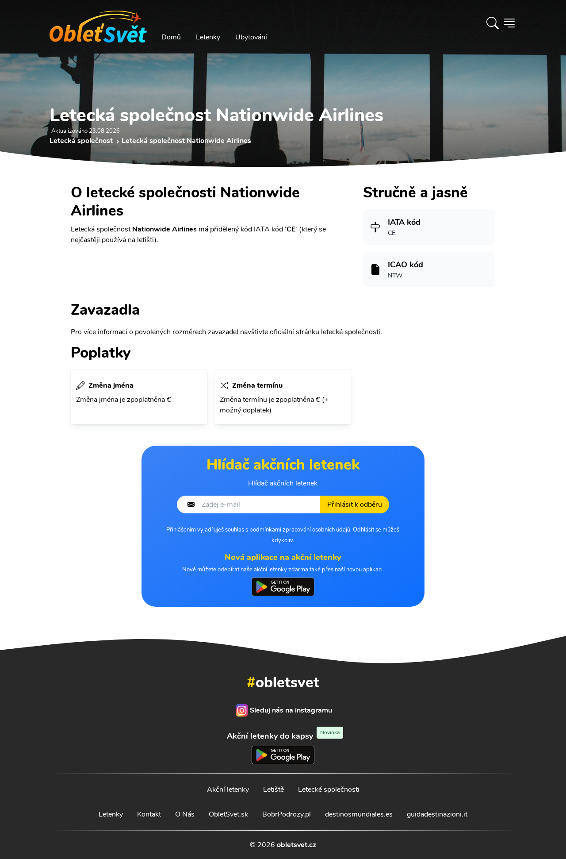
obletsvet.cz (296, 845)
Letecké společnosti (328, 789)
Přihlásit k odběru (354, 504)
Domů (171, 37)
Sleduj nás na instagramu (291, 710)
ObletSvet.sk (228, 814)
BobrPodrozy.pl (286, 814)
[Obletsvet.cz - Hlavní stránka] (98, 23)
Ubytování (251, 37)
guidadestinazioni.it (437, 814)
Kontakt (149, 814)
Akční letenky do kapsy (283, 735)
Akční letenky (228, 789)
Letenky (208, 37)
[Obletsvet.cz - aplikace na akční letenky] (283, 587)
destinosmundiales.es (359, 814)
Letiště (273, 789)
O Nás (185, 814)
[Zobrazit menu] (509, 23)
